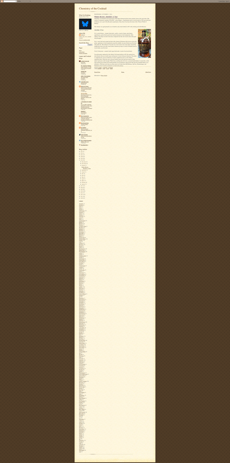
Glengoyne (81, 315)
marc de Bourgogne (83, 374)
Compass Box (82, 270)
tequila (80, 437)
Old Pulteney (81, 395)
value (80, 443)
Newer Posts (97, 72)
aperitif (80, 209)
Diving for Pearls (84, 86)
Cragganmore (82, 274)
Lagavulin (81, 358)
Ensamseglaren (84, 83)
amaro (80, 206)
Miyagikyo (81, 382)
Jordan (83, 35)
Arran (80, 219)
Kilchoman (81, 355)
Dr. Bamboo (83, 127)
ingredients (81, 344)
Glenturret (81, 326)
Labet (80, 357)
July (83, 173)
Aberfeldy (81, 203)
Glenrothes (81, 323)
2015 (82, 189)
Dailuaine (81, 278)
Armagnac (81, 216)
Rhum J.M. (81, 413)
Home (80, 50)
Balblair (80, 222)
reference (81, 408)
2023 (82, 151)
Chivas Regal (81, 261)
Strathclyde (81, 430)
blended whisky (82, 239)
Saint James (81, 419)
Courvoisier (81, 272)
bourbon (81, 243)
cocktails (81, 267)
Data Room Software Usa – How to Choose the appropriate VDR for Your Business (86, 96)
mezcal (80, 378)
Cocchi (80, 264)
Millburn (81, 379)
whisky (80, 448)
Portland (81, 402)
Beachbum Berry (84, 145)
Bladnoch (81, 234)
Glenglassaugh (82, 313)
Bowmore (81, 244)
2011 (82, 196)
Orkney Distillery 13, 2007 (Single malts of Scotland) (86, 67)
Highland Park (82, 340)
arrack (80, 218)
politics (80, 399)
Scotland (81, 423)
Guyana (80, 332)
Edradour (81, 289)
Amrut (80, 208)
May (83, 177)
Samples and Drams (83, 53)
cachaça (80, 253)
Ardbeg (80, 213)
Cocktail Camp (82, 265)
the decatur (83, 62)
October (83, 165)
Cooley (80, 271)
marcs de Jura (82, 375)
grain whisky (81, 327)
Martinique (81, 377)
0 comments (110, 67)
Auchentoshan (82, 220)
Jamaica (80, 348)
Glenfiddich (81, 312)
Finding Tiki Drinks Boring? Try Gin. (86, 136)
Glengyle (81, 316)
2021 (82, 154)
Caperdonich (81, 258)
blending (81, 240)
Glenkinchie (81, 317)
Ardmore (81, 215)
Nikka (80, 391)
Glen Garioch (82, 299)
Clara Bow (83, 72)
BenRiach (81, 229)
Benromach (81, 232)
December (84, 161)
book (80, 241)
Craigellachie (81, 275)
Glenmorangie (82, 322)
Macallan (81, 370)
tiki (79, 439)
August (83, 172)
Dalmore (81, 279)
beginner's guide (82, 226)
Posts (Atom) (104, 75)
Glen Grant (81, 301)
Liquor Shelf (81, 52)
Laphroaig (81, 360)
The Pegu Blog (84, 93)
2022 (82, 153)
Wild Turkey (81, 450)
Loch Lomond (82, 364)
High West (81, 339)
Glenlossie (81, 320)
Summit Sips (83, 71)
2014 (82, 191)
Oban (80, 394)
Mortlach (81, 384)
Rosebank (81, 415)
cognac (80, 268)
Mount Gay (81, 385)
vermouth (81, 444)
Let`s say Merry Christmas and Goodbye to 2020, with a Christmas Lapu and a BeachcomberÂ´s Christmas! (86, 106)
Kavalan (80, 354)
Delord (80, 284)
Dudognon (81, 288)
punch (80, 403)
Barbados (81, 225)
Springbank (81, 429)
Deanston (81, 282)
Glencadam (81, 308)
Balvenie (81, 223)
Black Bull (81, 233)
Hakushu (81, 333)
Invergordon (81, 346)
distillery (81, 286)
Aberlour (81, 205)
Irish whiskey (82, 347)
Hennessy (81, 337)
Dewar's (80, 285)
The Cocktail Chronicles (86, 140)
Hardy (80, 334)
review (80, 410)
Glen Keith (81, 302)
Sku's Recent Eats (85, 123)
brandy (80, 247)
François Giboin (82, 294)
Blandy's (81, 236)
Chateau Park (82, 260)
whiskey (80, 447)
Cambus (80, 254)
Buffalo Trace (82, 250)
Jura (80, 353)
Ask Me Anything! (84, 124)
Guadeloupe (81, 330)
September (84, 170)
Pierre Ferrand (82, 398)
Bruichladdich (82, 248)
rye (79, 417)
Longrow (81, 367)
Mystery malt (82, 386)
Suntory (80, 433)
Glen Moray (81, 303)
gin (79, 296)
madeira (80, 371)
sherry (80, 426)
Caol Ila (80, 257)
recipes (80, 406)
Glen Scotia (81, 306)
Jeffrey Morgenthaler (85, 76)
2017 (82, 185)
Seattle (80, 424)
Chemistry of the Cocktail (92, 8)
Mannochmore (82, 372)
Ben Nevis (81, 227)
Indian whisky (82, 343)
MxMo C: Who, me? (85, 141)
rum (80, 416)
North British (81, 392)
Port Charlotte (82, 401)
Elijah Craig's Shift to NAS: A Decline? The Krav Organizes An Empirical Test (86, 118)
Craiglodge (81, 277)
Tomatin (80, 441)
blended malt (81, 237)
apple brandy (82, 210)
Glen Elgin (81, 298)
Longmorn (81, 365)
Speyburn (81, 427)
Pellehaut (81, 396)
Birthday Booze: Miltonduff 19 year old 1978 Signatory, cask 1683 (86, 89)
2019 (82, 158)
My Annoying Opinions (86, 65)
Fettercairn (81, 291)
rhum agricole (82, 412)
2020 (82, 156)
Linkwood (81, 361)
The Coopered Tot (85, 116)
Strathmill (81, 432)
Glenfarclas (81, 310)
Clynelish (81, 263)
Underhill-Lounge (85, 82)
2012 (82, 194)
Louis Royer (81, 368)
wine (80, 451)
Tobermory (81, 440)
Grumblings (81, 329)
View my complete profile (84, 40)
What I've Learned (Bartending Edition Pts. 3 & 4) (86, 130)
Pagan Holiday (84, 112)
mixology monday (83, 381)
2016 (82, 187)
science (80, 420)
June (83, 175)
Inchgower (81, 341)
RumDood (83, 111)
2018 (82, 160)
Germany (81, 295)
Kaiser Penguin (84, 134)
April (83, 178)
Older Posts (148, 72)
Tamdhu (80, 436)
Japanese (81, 350)
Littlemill (81, 363)
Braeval (80, 246)
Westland (81, 446)
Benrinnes (81, 230)
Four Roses (81, 292)
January (83, 184)
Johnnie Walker (82, 351)
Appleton (81, 212)
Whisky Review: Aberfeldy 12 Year (86, 167)
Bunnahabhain (82, 251)
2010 (82, 198)
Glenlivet (81, 319)
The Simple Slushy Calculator (84, 78)
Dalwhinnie (81, 281)
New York (81, 389)
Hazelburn (81, 336)
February (84, 182)
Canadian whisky (82, 255)
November (84, 163)
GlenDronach (82, 309)
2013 (82, 192)
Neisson (80, 388)
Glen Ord (81, 305)
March (83, 180)
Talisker (80, 434)
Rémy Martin (82, 409)
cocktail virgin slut (85, 61)
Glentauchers (81, 324)
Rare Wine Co (82, 405)
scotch (80, 422)
